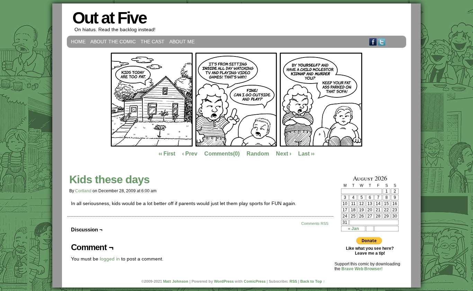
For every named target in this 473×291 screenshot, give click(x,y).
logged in (110, 259)
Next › (283, 154)
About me (182, 41)
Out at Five (109, 18)
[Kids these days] (236, 145)
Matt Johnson (175, 281)
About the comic (113, 41)
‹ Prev (189, 154)
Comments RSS (314, 223)
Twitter (381, 41)
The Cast (152, 41)
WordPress (224, 281)
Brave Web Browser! (362, 268)
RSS (399, 41)
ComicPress (255, 281)
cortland (83, 190)
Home (78, 41)
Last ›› (306, 154)
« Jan (353, 228)
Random (258, 154)
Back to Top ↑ (312, 281)
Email (390, 41)
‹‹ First (167, 154)
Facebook (373, 41)
